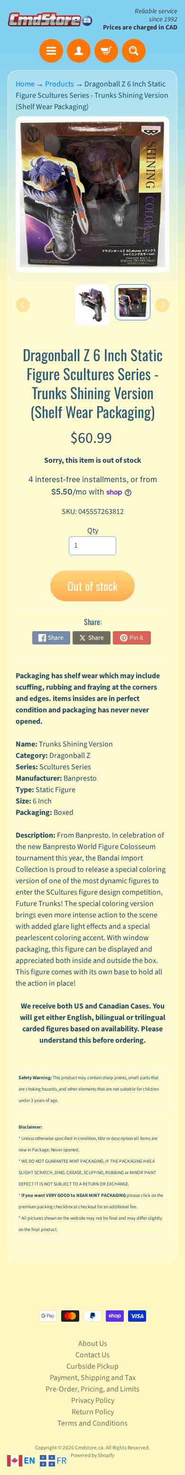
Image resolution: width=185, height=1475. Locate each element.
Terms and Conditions (92, 1423)
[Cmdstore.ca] (50, 19)
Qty (92, 530)
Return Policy (93, 1412)
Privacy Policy (92, 1400)
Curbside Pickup (92, 1366)
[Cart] (106, 51)
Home (25, 84)
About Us (92, 1343)
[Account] (79, 51)
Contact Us (92, 1355)
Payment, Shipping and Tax (93, 1377)
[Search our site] (134, 51)
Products (59, 84)
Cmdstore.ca (89, 1447)
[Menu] (51, 51)
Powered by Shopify (92, 1455)
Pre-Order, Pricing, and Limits (92, 1389)
